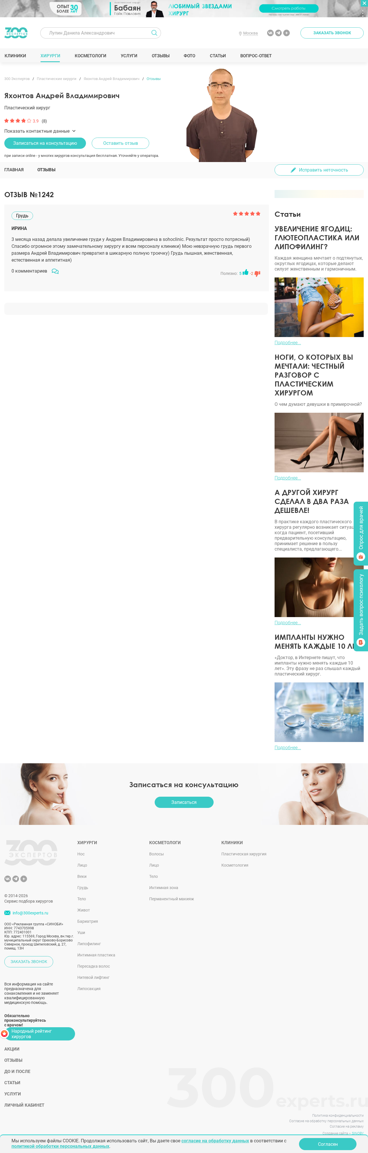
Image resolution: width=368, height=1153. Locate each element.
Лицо (82, 865)
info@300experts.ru (30, 913)
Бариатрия (87, 921)
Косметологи (90, 55)
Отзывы (160, 55)
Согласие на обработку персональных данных (326, 1121)
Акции (12, 1049)
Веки (82, 876)
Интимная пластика (96, 955)
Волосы (156, 854)
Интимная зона (163, 887)
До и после (17, 1071)
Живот (83, 910)
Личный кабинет (24, 1105)
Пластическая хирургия (244, 854)
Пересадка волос (93, 966)
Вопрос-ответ (255, 55)
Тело (81, 899)
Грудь (82, 887)
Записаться (184, 802)
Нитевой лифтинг (93, 977)
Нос (81, 854)
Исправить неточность (323, 170)
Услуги (129, 55)
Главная (14, 169)
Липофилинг (89, 943)
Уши (81, 932)
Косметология (234, 865)
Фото (189, 55)
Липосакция (89, 988)
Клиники (15, 55)
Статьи (218, 55)
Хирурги (50, 55)
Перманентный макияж (171, 899)
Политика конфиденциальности (338, 1116)
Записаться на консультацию (45, 143)
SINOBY (358, 1133)
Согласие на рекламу (347, 1127)
